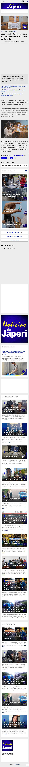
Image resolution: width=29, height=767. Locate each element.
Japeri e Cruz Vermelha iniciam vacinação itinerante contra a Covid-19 (14, 183)
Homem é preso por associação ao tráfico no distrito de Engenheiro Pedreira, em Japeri (14, 432)
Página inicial (14, 240)
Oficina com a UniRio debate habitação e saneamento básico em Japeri (14, 565)
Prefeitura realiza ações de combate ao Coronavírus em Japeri (12, 94)
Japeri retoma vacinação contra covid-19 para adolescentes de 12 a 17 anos (14, 223)
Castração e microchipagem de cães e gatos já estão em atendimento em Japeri (13, 352)
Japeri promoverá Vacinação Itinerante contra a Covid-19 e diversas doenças (14, 196)
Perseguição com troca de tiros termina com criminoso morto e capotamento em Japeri (14, 609)
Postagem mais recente (14, 232)
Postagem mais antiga (14, 236)
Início (2, 31)
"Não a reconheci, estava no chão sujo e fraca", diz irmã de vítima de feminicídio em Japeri (14, 477)
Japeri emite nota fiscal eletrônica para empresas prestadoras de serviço (12, 543)
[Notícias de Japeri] (14, 8)
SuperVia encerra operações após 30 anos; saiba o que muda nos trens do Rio (14, 520)
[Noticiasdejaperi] (6, 1)
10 (4, 604)
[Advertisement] (14, 58)
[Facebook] (1, 1)
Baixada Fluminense (12, 31)
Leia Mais (6, 419)
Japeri (6, 31)
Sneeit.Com (17, 764)
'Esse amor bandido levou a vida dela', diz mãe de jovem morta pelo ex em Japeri (14, 724)
